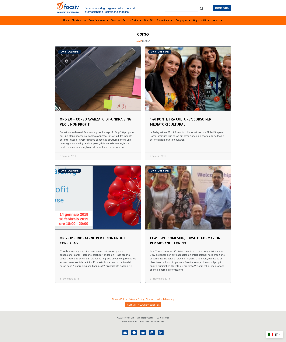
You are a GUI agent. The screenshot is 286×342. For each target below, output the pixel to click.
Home (66, 20)
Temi (113, 20)
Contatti (150, 299)
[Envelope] (125, 332)
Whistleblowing (165, 299)
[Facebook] (134, 332)
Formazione (163, 20)
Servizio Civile (130, 20)
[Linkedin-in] (161, 332)
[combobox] (181, 8)
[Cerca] (201, 9)
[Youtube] (143, 332)
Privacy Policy (136, 299)
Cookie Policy (119, 299)
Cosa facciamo (97, 20)
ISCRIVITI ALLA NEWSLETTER (143, 304)
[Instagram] (152, 332)
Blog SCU (149, 20)
